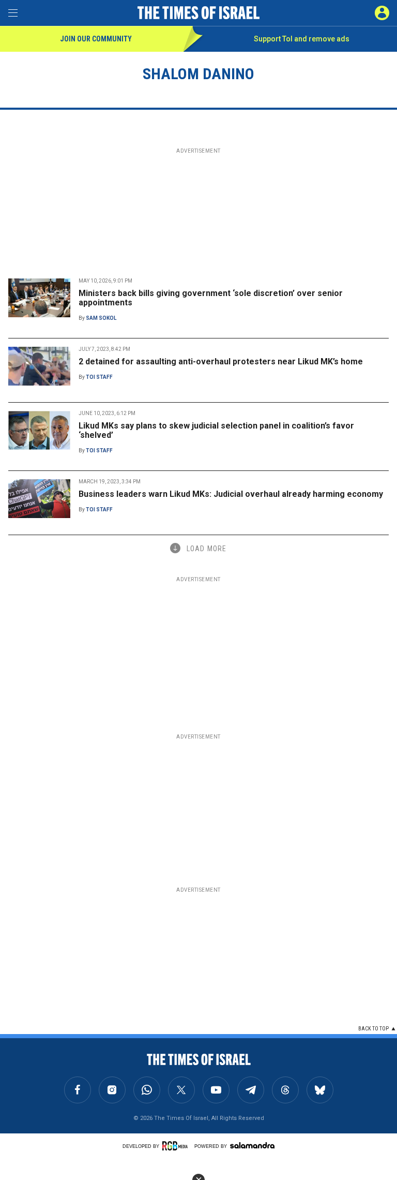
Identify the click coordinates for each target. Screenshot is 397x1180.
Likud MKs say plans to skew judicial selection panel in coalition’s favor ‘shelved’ (216, 430)
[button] (382, 13)
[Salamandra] (252, 1145)
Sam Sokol (101, 318)
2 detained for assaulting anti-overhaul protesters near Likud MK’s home (221, 361)
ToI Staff (99, 377)
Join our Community (96, 39)
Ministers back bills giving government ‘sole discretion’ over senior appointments (211, 297)
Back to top (373, 1028)
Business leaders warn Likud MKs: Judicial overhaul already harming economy (231, 494)
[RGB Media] (176, 1146)
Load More (206, 548)
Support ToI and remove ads (301, 39)
